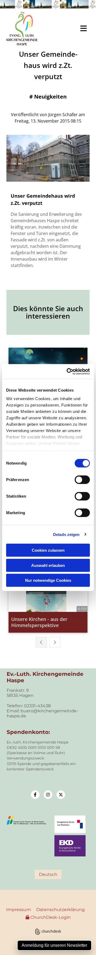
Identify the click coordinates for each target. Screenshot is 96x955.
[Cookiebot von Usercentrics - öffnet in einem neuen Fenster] (68, 371)
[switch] (82, 480)
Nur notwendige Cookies (48, 580)
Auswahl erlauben (48, 565)
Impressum (18, 909)
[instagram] (48, 794)
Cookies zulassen (48, 550)
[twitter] (61, 794)
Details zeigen (66, 534)
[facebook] (35, 794)
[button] (72, 28)
